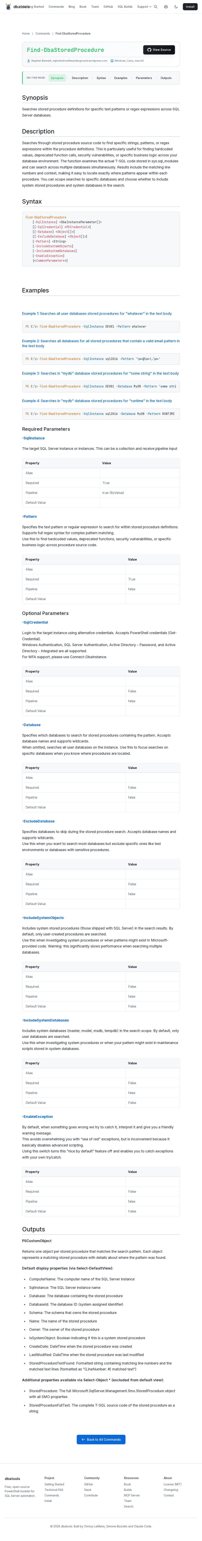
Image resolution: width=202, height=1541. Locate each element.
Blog (72, 6)
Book (82, 6)
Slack (87, 1489)
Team (95, 6)
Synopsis (57, 78)
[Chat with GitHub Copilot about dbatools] (165, 6)
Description (80, 78)
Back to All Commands (104, 1439)
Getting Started (33, 6)
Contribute (91, 1495)
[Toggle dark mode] (176, 6)
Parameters (144, 78)
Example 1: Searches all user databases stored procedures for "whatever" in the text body (97, 314)
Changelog (171, 1489)
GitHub (108, 6)
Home (26, 33)
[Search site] (155, 6)
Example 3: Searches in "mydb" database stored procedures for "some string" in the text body (100, 373)
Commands (56, 6)
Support (142, 6)
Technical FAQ (54, 1489)
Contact (169, 1495)
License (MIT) (173, 1484)
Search (128, 1506)
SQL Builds (125, 6)
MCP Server (132, 1495)
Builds (128, 1489)
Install (48, 1500)
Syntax (101, 78)
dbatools (18, 6)
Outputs (166, 78)
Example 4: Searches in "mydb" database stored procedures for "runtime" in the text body (97, 401)
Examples (120, 78)
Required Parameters (46, 429)
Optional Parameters (45, 613)
